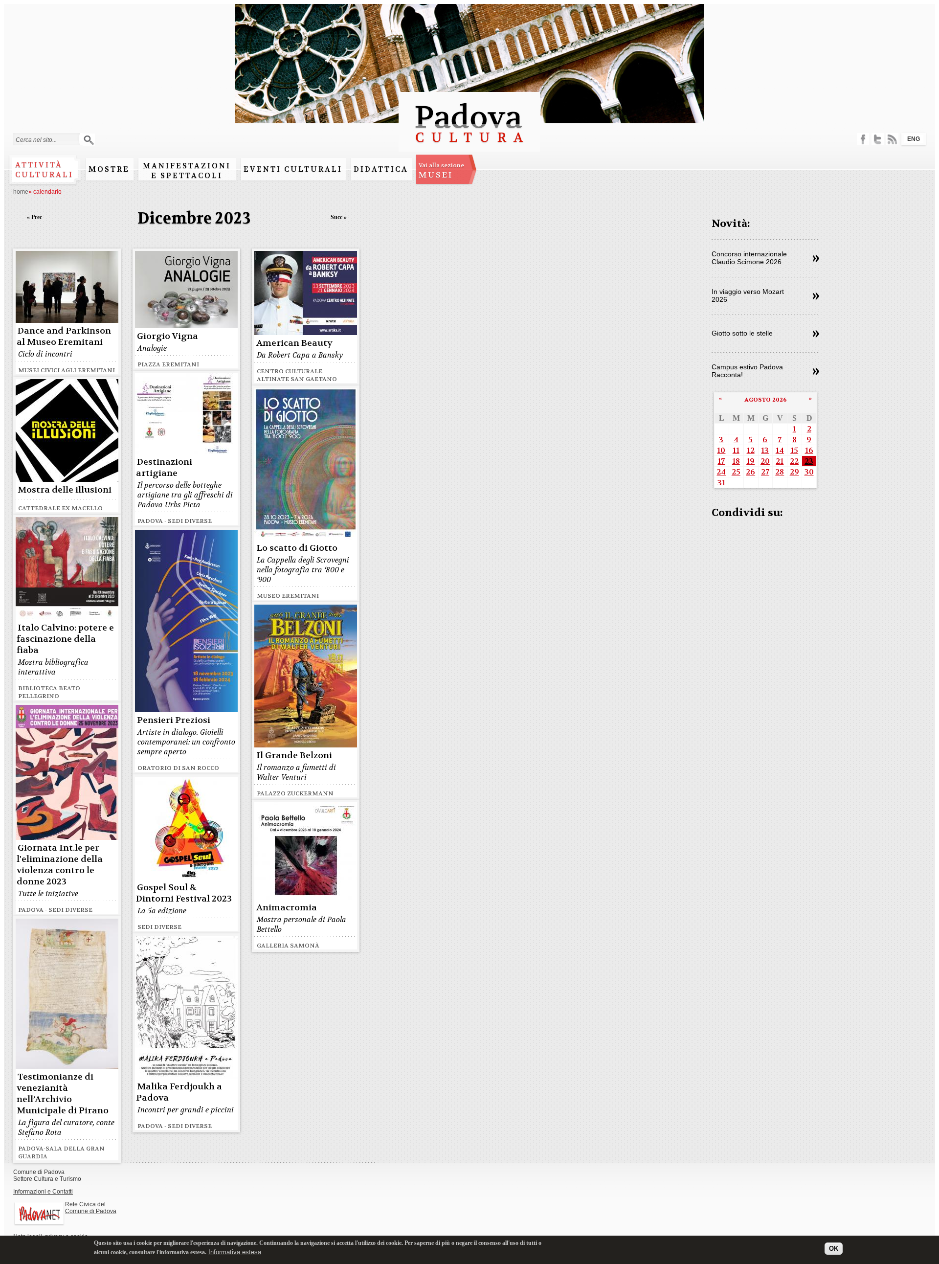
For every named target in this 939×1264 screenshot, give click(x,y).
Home (20, 191)
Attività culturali (44, 170)
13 (765, 450)
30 (809, 472)
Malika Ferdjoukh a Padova (179, 1092)
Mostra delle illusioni (65, 490)
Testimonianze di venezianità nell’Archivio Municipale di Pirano (63, 1093)
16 (809, 450)
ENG (913, 138)
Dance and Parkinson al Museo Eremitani (64, 336)
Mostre (109, 169)
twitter (878, 139)
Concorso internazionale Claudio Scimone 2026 (749, 258)
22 (794, 461)
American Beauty (294, 343)
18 (736, 461)
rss (892, 139)
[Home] (469, 147)
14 (780, 450)
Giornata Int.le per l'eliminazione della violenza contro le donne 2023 (60, 864)
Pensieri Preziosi (173, 720)
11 (736, 450)
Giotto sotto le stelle (742, 333)
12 (751, 450)
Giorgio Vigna (167, 336)
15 (794, 450)
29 (794, 472)
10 (721, 450)
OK (833, 1248)
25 (736, 472)
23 (809, 461)
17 (721, 461)
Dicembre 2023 (194, 218)
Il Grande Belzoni (294, 755)
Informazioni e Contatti (43, 1191)
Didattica (381, 169)
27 (765, 472)
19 (750, 461)
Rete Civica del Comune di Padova (90, 1208)
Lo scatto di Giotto (296, 548)
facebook (863, 139)
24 (721, 472)
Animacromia (286, 907)
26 (750, 472)
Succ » (339, 217)
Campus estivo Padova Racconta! (747, 371)
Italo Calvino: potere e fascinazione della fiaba (65, 639)
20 (765, 461)
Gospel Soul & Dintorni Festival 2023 (184, 893)
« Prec (34, 217)
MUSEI (441, 170)
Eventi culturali (293, 169)
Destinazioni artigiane (164, 467)
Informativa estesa (234, 1251)
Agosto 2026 (765, 400)
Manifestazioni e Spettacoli (187, 171)
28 (779, 472)
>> (816, 259)
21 (779, 461)
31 (721, 482)
